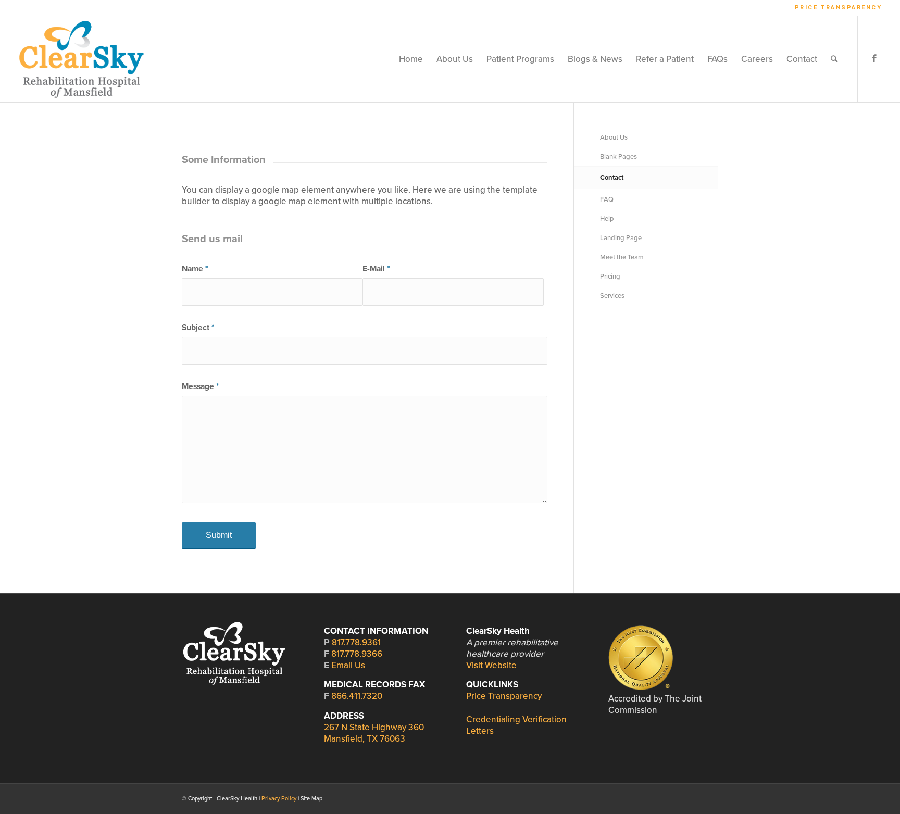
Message (200, 386)
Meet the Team (622, 257)
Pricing (610, 276)
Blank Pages (618, 157)
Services (612, 296)
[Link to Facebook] (874, 59)
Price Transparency (838, 7)
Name (195, 268)
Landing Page (621, 238)
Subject (198, 327)
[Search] (834, 59)
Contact (611, 177)
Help (607, 219)
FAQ (607, 199)
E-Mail (376, 268)
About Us (614, 137)
